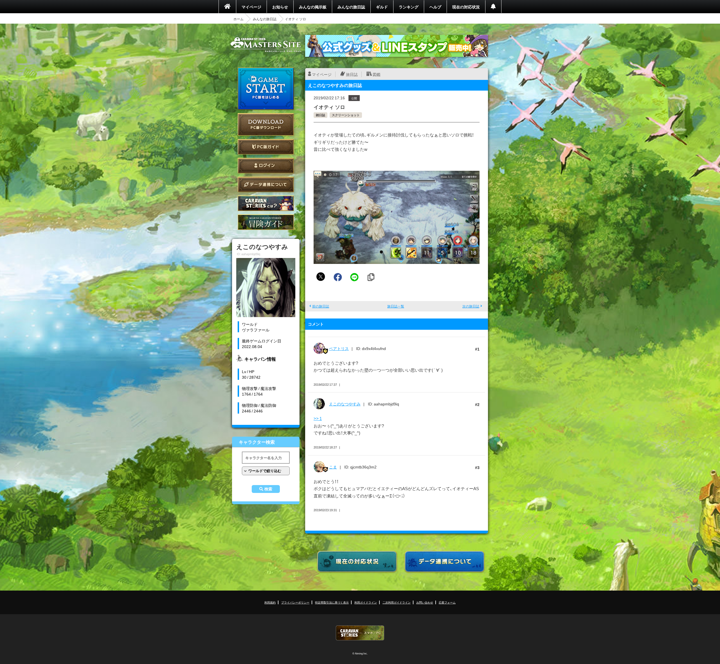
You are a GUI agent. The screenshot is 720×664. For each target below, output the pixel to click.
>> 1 (318, 418)
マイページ (251, 7)
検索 (268, 489)
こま (333, 467)
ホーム (238, 18)
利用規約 (270, 602)
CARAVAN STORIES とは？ (266, 203)
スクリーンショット (346, 115)
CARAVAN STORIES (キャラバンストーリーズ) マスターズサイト (265, 45)
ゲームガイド (266, 222)
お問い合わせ (424, 602)
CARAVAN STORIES (360, 632)
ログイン (266, 165)
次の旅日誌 (470, 306)
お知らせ (280, 7)
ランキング (408, 7)
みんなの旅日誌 (351, 7)
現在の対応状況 (466, 7)
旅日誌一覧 (395, 306)
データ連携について (266, 184)
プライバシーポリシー (295, 602)
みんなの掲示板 (313, 7)
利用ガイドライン (365, 602)
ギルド (382, 7)
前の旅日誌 (320, 306)
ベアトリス (339, 348)
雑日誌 (320, 115)
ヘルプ (435, 7)
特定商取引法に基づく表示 (332, 602)
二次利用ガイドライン (396, 602)
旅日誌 (352, 74)
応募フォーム (447, 602)
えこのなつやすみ (345, 404)
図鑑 (377, 74)
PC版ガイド (266, 146)
